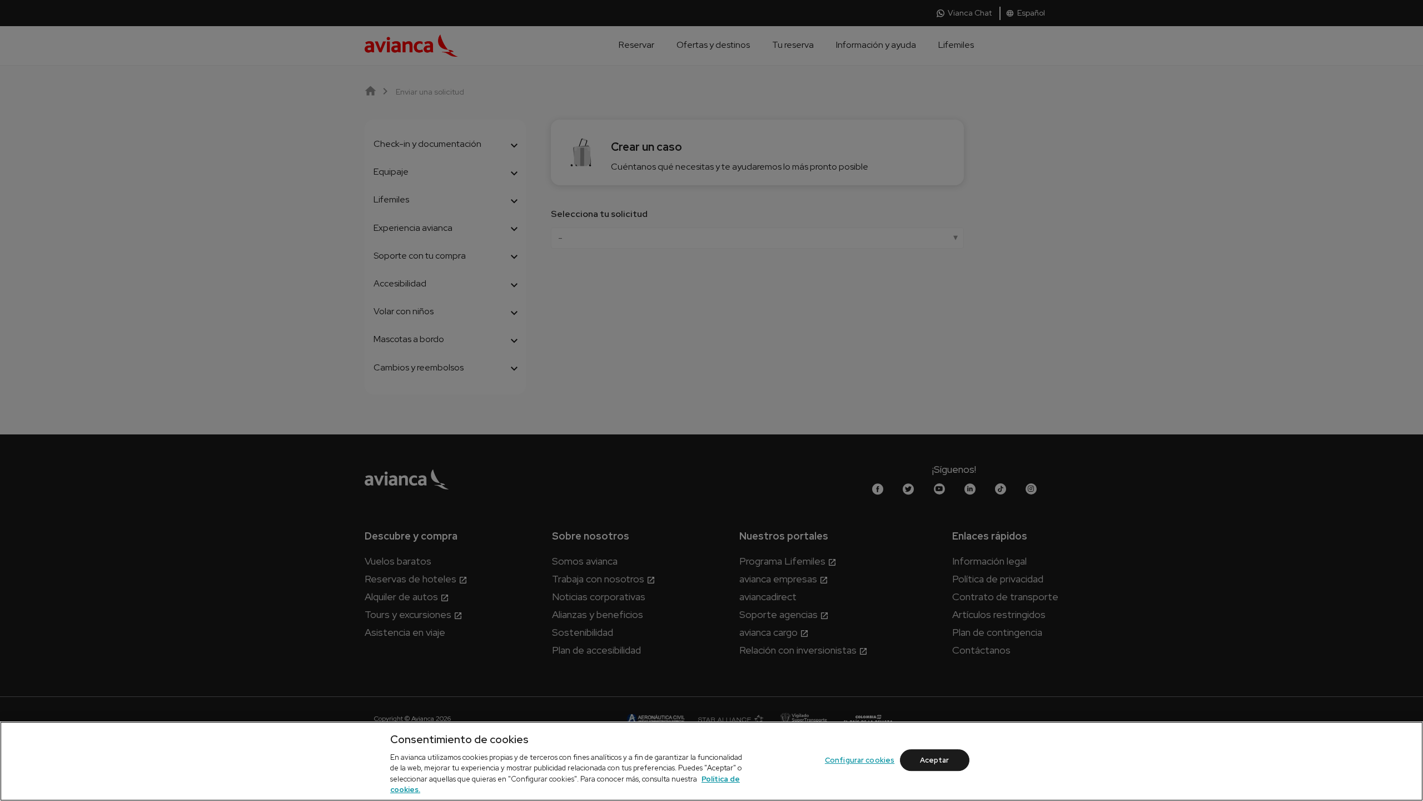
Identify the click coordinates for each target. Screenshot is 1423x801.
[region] (711, 761)
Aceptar (934, 760)
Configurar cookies (859, 760)
